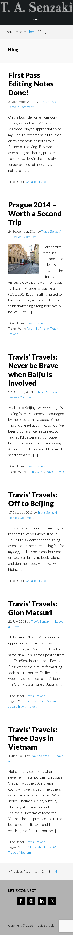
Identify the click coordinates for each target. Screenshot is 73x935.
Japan (12, 706)
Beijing (30, 471)
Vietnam (25, 852)
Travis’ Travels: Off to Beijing (33, 499)
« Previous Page (19, 872)
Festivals (32, 701)
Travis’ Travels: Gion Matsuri (33, 608)
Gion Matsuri (49, 701)
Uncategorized (36, 181)
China (40, 471)
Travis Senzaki (36, 7)
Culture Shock (36, 847)
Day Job (32, 328)
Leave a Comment (21, 107)
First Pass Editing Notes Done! (31, 84)
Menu (36, 19)
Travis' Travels (35, 323)
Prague (44, 328)
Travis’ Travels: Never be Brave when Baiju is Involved (33, 369)
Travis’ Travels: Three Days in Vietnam (33, 738)
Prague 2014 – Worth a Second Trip (35, 213)
